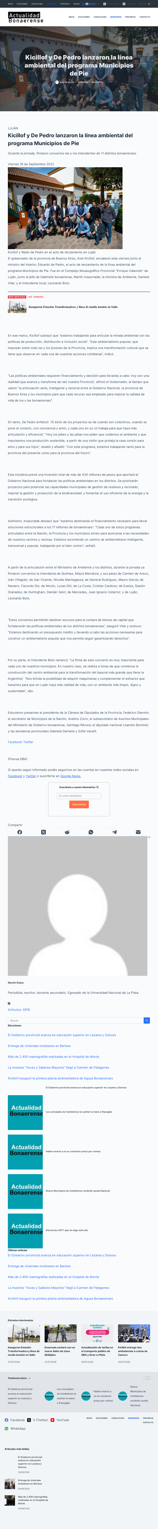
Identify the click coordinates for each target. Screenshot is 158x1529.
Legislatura (37, 4)
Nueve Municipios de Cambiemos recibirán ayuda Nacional (78, 1190)
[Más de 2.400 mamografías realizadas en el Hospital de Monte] (10, 1500)
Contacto (88, 4)
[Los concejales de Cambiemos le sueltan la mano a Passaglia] (25, 1112)
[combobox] (76, 1020)
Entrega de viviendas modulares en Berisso (39, 1046)
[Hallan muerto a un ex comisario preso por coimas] (25, 1152)
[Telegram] (114, 832)
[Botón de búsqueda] (147, 1020)
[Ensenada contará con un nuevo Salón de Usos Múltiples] (61, 1333)
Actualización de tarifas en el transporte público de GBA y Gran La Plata (97, 1351)
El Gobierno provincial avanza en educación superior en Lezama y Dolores (62, 1035)
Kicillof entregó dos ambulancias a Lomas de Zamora (133, 1351)
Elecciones (22, 4)
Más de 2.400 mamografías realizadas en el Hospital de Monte (53, 1057)
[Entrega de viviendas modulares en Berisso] (10, 1484)
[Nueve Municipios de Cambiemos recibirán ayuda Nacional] (25, 1191)
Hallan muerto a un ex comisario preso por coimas (73, 1151)
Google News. (70, 776)
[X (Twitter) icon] (9, 1003)
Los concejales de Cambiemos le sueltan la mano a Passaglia (79, 1111)
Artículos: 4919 (19, 1010)
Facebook (15, 742)
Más (75, 4)
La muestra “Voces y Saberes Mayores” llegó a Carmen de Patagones (58, 1067)
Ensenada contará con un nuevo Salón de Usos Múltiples (60, 1351)
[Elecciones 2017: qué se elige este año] (25, 1231)
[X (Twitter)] (43, 832)
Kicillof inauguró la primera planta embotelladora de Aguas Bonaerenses (60, 1078)
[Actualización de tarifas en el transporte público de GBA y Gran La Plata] (97, 1333)
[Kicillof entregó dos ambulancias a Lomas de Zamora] (134, 1333)
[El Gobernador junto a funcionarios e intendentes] (65, 208)
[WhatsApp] (91, 832)
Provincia (65, 4)
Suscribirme (79, 804)
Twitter (28, 742)
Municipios (52, 4)
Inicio (10, 4)
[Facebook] (20, 832)
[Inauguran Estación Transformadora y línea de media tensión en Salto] (24, 1333)
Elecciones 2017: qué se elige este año (67, 1230)
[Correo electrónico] (138, 832)
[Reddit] (67, 832)
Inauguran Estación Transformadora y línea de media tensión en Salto (24, 1351)
